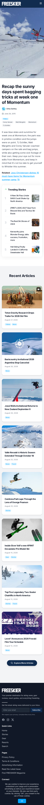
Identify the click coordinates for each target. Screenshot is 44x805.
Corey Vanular (8, 122)
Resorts (5, 742)
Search (5, 746)
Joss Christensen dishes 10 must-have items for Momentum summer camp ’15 (20, 176)
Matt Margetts (20, 122)
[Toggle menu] (40, 3)
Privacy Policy (8, 757)
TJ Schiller (6, 125)
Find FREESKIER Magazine (13, 773)
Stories (5, 734)
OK (22, 801)
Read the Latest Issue (11, 769)
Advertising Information (12, 765)
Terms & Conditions (10, 761)
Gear (4, 738)
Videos (5, 119)
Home (4, 730)
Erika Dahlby (12, 109)
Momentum (32, 122)
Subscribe (36, 710)
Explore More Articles (23, 663)
